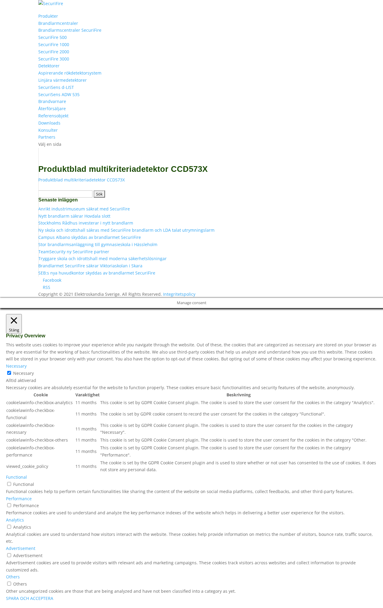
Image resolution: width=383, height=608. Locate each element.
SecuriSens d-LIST (56, 87)
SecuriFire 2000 (53, 51)
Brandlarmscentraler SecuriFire (69, 30)
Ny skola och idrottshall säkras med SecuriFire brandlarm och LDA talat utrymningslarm (126, 230)
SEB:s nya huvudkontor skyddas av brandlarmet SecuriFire (96, 273)
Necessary (23, 373)
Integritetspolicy (179, 294)
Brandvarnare (52, 101)
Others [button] (13, 577)
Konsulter (48, 130)
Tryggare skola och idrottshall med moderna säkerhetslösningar (102, 258)
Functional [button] (16, 477)
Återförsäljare (52, 108)
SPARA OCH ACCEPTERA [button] (29, 598)
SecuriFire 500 (52, 37)
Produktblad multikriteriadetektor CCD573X (81, 180)
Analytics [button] (15, 520)
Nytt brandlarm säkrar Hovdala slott (74, 216)
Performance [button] (19, 498)
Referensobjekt (53, 116)
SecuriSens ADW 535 (59, 94)
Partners (46, 137)
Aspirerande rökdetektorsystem (69, 73)
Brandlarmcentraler (58, 23)
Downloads (49, 123)
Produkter (48, 16)
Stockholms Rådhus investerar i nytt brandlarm (85, 223)
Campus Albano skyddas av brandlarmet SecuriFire (89, 237)
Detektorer (49, 66)
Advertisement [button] (20, 548)
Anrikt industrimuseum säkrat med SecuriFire (84, 209)
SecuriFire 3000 (53, 59)
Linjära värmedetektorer (62, 80)
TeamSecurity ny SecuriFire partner (73, 251)
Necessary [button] (16, 366)
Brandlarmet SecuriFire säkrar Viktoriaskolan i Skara (90, 266)
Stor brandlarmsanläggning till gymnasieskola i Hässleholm (97, 244)
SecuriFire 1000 (53, 44)
